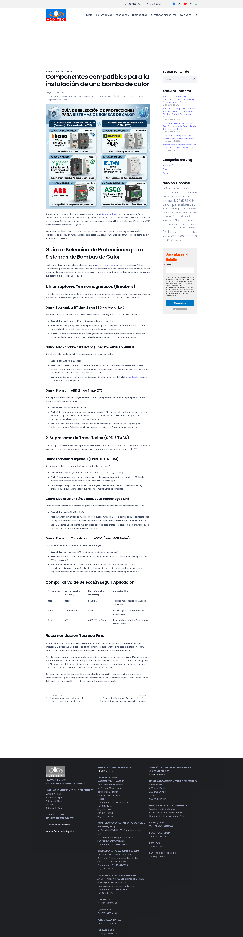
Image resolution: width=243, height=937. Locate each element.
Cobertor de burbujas (175, 224)
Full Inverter (175, 228)
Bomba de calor (176, 188)
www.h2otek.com (62, 824)
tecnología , (106, 265)
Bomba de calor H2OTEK (186, 192)
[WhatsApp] (196, 3)
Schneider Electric (181, 232)
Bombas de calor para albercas (179, 202)
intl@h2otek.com (157, 774)
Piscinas (168, 231)
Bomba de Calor (109, 214)
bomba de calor (131, 377)
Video (165, 173)
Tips (165, 169)
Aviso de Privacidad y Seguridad (60, 831)
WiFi (180, 241)
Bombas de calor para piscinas (176, 208)
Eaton (184, 224)
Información (168, 165)
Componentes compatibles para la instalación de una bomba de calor (179, 137)
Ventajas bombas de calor (180, 238)
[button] (196, 15)
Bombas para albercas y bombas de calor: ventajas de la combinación (179, 146)
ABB (164, 189)
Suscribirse (180, 302)
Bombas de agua (168, 197)
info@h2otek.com (105, 771)
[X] (179, 3)
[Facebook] (174, 3)
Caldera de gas (182, 213)
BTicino (174, 213)
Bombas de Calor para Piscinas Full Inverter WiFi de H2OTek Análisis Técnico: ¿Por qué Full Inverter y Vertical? (179, 112)
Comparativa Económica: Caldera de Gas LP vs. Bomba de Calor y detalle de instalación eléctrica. (179, 126)
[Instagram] (191, 3)
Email (168, 265)
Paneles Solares (187, 227)
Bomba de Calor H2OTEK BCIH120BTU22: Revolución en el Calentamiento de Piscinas (178, 99)
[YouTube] (185, 3)
